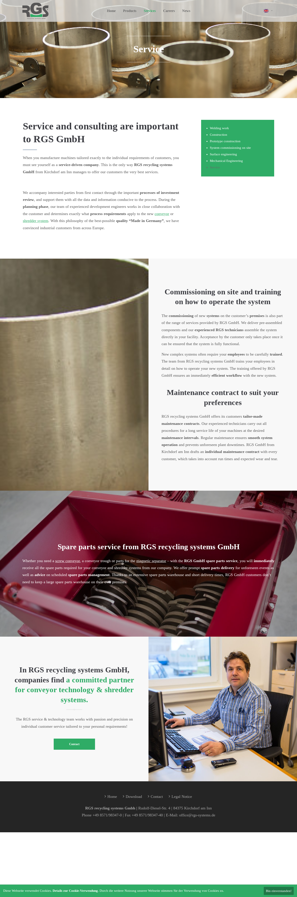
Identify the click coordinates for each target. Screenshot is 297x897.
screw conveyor (67, 561)
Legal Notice (182, 796)
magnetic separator (151, 561)
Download (134, 796)
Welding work (219, 128)
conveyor (162, 214)
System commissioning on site (230, 147)
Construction (218, 134)
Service (215, 167)
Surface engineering (223, 154)
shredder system (35, 221)
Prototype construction (225, 141)
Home (112, 796)
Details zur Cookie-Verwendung (75, 890)
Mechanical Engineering (226, 161)
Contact (74, 744)
